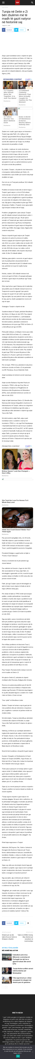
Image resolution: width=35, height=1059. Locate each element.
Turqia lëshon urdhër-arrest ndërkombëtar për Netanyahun (23, 971)
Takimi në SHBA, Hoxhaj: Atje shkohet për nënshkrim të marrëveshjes (25, 938)
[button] (32, 2)
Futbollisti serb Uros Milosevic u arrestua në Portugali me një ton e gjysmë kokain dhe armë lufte (22, 959)
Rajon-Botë (5, 7)
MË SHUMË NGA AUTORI (10, 950)
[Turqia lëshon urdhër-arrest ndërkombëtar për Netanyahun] (7, 970)
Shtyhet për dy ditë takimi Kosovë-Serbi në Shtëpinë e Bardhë (9, 937)
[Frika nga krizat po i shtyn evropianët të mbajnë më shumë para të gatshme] (7, 980)
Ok (18, 1056)
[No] (33, 1052)
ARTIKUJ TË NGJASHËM (10, 948)
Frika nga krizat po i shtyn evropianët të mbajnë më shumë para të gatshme (22, 980)
